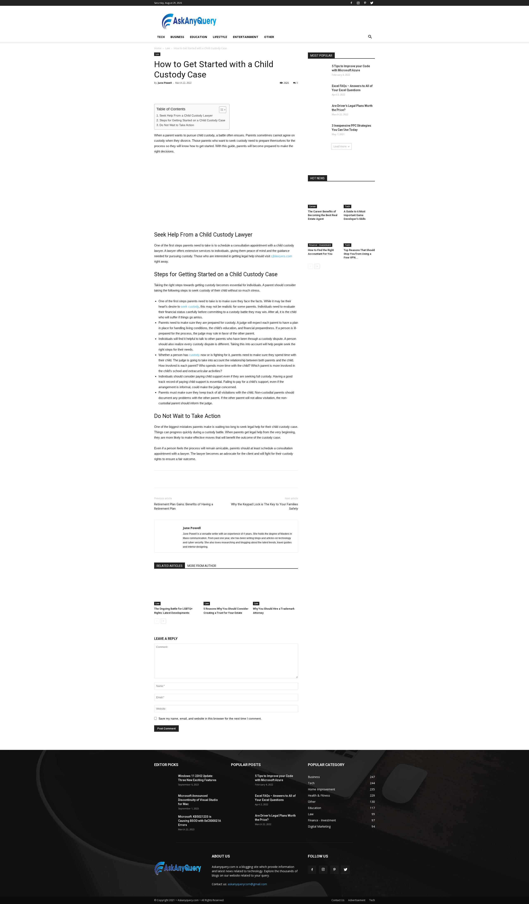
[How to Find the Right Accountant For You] (323, 236)
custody (194, 355)
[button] (370, 37)
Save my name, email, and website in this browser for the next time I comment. (210, 718)
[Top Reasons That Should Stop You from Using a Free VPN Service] (359, 236)
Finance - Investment (320, 245)
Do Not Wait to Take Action (177, 125)
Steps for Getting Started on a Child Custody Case (192, 120)
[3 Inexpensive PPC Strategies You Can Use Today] (318, 131)
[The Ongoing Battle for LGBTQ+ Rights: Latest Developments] (176, 589)
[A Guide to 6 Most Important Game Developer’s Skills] (359, 197)
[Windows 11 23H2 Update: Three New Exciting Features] (164, 781)
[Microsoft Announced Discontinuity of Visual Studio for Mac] (164, 801)
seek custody (190, 306)
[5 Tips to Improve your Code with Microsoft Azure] (318, 71)
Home (157, 48)
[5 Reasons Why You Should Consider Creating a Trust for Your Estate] (226, 589)
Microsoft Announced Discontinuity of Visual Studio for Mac (198, 800)
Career (312, 206)
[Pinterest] (365, 3)
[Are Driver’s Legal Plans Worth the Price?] (318, 111)
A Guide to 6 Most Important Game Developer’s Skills (355, 215)
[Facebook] (351, 3)
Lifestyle (220, 37)
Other (269, 37)
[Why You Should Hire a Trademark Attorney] (275, 589)
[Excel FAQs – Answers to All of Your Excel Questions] (318, 91)
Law (167, 48)
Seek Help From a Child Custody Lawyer (186, 115)
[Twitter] (372, 3)
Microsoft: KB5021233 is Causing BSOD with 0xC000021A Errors (199, 821)
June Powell (165, 82)
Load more (340, 146)
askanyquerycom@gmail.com (247, 884)
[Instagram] (358, 3)
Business (177, 37)
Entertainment (245, 37)
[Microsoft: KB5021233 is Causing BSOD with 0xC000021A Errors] (164, 822)
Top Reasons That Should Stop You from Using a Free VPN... (359, 254)
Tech (161, 37)
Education (198, 37)
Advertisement (356, 900)
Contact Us (337, 900)
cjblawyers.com (281, 256)
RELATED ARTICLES (169, 565)
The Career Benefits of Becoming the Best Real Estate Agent (322, 215)
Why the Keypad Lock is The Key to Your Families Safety (264, 506)
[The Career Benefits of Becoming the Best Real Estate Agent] (323, 197)
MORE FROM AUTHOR (201, 565)
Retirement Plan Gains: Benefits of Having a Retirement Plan (183, 506)
